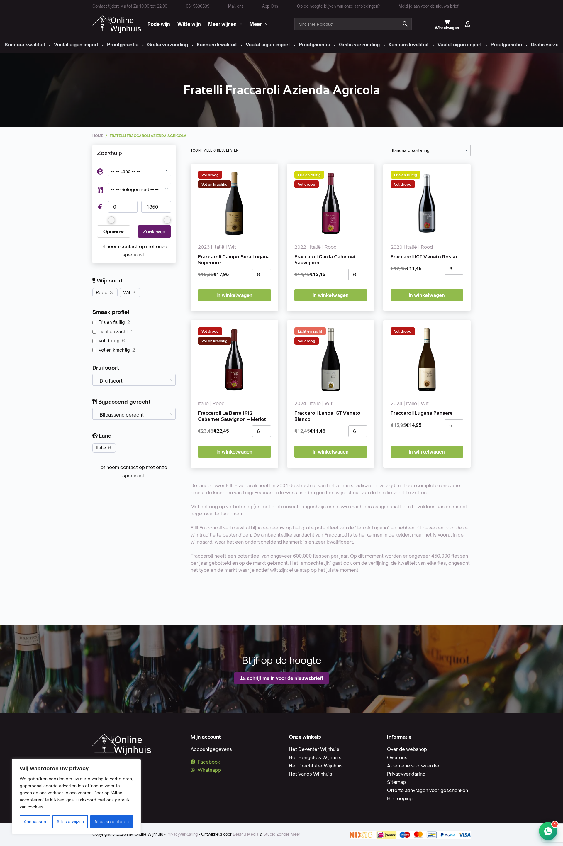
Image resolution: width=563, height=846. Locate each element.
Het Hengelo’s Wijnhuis (315, 757)
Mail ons (235, 6)
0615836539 (197, 6)
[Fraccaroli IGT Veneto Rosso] (427, 203)
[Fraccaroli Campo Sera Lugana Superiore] (234, 203)
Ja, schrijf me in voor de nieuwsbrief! (281, 678)
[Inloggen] (468, 24)
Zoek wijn (154, 231)
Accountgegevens (211, 749)
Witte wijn (189, 24)
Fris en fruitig (112, 322)
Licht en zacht (113, 331)
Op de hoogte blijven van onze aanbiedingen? (338, 6)
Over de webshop (407, 749)
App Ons (270, 6)
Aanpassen (35, 821)
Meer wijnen (222, 24)
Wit (126, 292)
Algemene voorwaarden (413, 766)
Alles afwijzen (70, 821)
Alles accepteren (111, 821)
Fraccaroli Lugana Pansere (422, 413)
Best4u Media (245, 834)
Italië (101, 448)
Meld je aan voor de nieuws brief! (428, 6)
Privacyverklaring (406, 774)
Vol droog (109, 341)
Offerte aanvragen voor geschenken (427, 790)
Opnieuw (113, 231)
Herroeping (400, 798)
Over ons (397, 757)
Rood (102, 292)
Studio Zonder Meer (281, 834)
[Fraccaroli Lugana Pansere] (427, 359)
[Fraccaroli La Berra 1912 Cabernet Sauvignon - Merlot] (234, 359)
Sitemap (396, 782)
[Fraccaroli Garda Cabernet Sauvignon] (330, 203)
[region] (76, 796)
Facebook (209, 762)
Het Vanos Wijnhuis (310, 774)
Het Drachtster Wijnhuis (316, 766)
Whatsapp (209, 770)
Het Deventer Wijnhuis (314, 749)
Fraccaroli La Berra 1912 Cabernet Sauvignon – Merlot (232, 416)
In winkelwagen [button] (234, 295)
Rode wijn (158, 24)
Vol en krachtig (114, 350)
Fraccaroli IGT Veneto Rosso (424, 257)
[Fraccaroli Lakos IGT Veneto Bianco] (330, 359)
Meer (256, 24)
